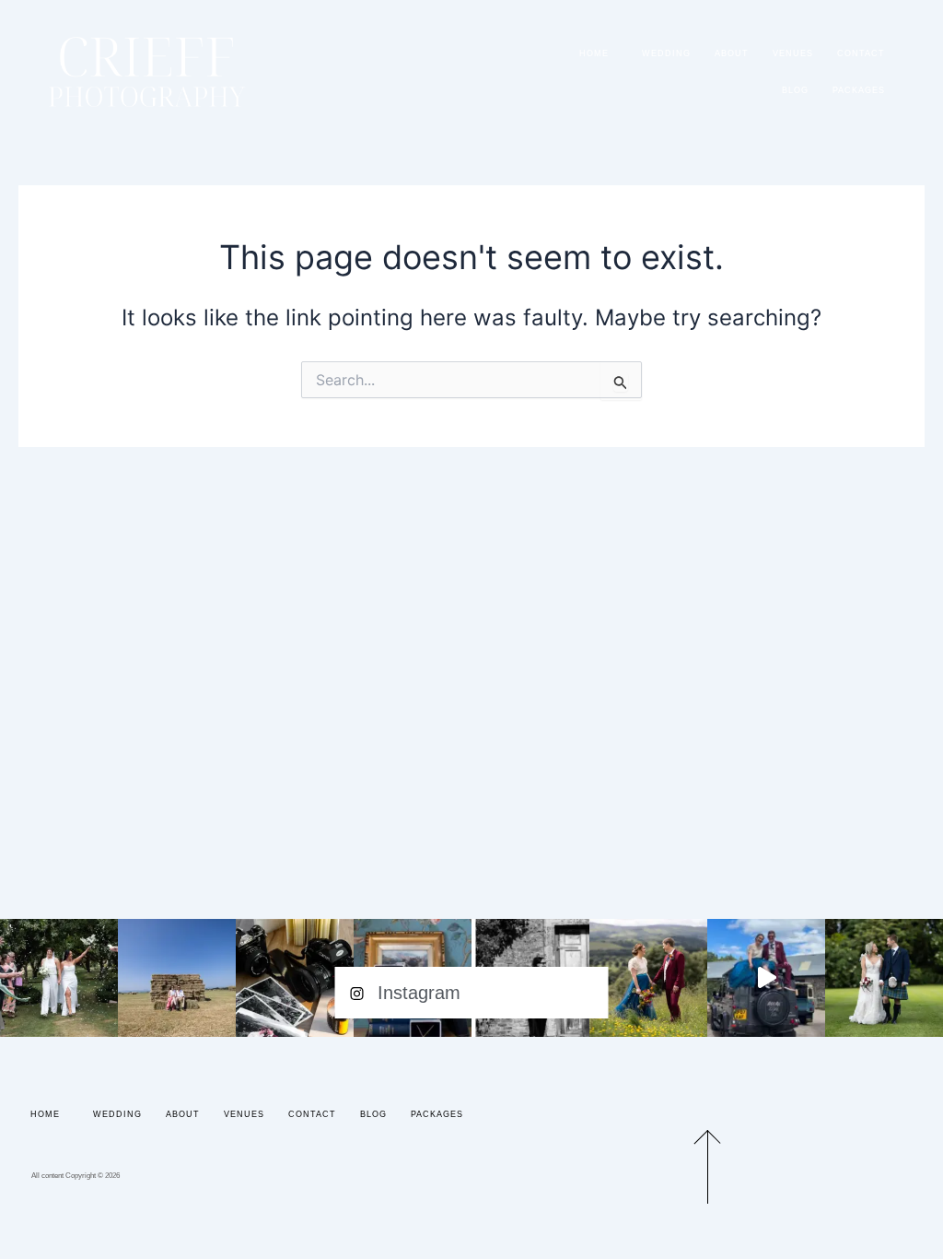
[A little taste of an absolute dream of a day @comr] (766, 978)
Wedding (666, 53)
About (732, 53)
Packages (858, 90)
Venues (793, 53)
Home (594, 53)
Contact (861, 53)
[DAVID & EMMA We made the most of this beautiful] (177, 978)
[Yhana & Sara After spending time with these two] (59, 978)
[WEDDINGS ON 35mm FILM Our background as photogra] (295, 978)
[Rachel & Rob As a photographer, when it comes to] (648, 978)
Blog (795, 90)
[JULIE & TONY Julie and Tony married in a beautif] (884, 978)
